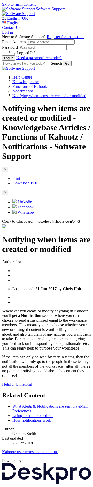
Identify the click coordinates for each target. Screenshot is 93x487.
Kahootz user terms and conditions (30, 452)
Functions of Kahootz (30, 86)
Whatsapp (25, 212)
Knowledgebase (25, 82)
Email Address (14, 42)
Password (10, 47)
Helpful (9, 384)
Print (16, 178)
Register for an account (65, 37)
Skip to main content (19, 4)
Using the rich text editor (32, 415)
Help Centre (22, 77)
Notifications (22, 91)
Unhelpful (24, 384)
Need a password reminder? (39, 58)
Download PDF (25, 183)
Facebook (25, 207)
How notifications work (31, 420)
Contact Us (11, 27)
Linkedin (24, 202)
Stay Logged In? (21, 53)
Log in (7, 32)
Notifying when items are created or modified (49, 96)
